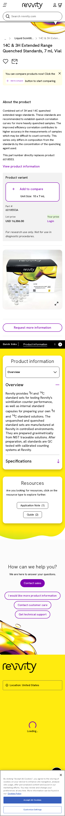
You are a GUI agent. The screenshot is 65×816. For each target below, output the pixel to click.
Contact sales (32, 583)
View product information (21, 166)
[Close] (61, 775)
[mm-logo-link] (32, 5)
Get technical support (32, 614)
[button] (55, 5)
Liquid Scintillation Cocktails (33, 38)
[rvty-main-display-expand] (56, 304)
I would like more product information (32, 595)
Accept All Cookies (32, 800)
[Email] (14, 64)
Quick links (10, 344)
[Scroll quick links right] (58, 344)
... (5, 39)
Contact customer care (32, 605)
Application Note (32, 505)
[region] (32, 793)
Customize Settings (32, 809)
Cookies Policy (14, 793)
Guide (32, 514)
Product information (35, 344)
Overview (13, 372)
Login (50, 221)
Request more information (32, 327)
